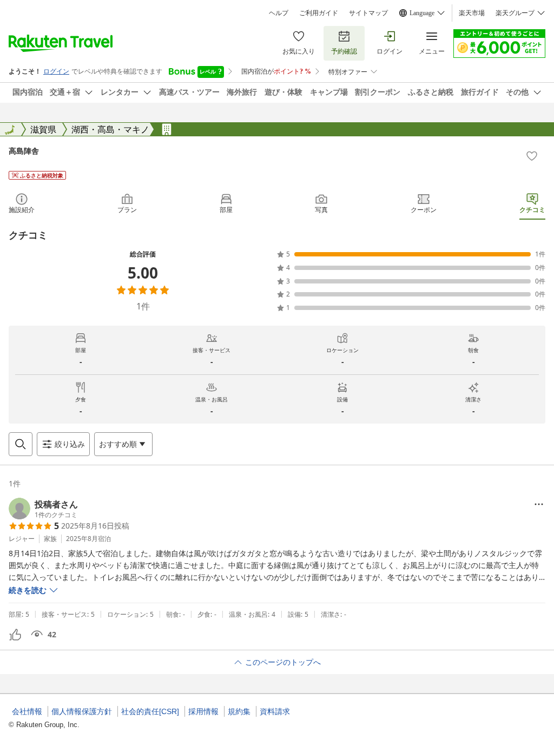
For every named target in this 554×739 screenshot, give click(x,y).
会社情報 (27, 711)
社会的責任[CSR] (150, 711)
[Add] (531, 156)
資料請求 (275, 711)
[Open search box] (20, 444)
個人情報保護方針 (81, 711)
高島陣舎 (24, 151)
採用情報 (203, 711)
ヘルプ (278, 13)
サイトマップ (368, 13)
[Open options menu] (538, 504)
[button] (43, 508)
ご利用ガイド (318, 13)
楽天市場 (472, 13)
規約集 (239, 711)
